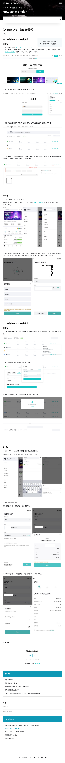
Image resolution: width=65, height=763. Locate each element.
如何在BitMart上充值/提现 (12, 728)
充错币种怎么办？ (10, 738)
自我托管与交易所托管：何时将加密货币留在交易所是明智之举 (22, 725)
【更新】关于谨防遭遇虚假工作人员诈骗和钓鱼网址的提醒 (22, 693)
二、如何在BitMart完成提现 (48, 44)
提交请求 (37, 663)
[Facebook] (3, 643)
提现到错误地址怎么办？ (12, 690)
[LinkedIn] (8, 643)
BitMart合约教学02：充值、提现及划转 (17, 686)
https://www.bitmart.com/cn (24, 48)
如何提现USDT (9, 680)
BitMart (5, 8)
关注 (5, 34)
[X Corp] (5, 643)
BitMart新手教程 (38, 203)
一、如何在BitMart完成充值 (48, 41)
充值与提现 (13, 8)
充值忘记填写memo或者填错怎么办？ (15, 732)
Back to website (23, 757)
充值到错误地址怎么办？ (12, 735)
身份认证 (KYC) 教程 (11, 683)
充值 (20, 8)
